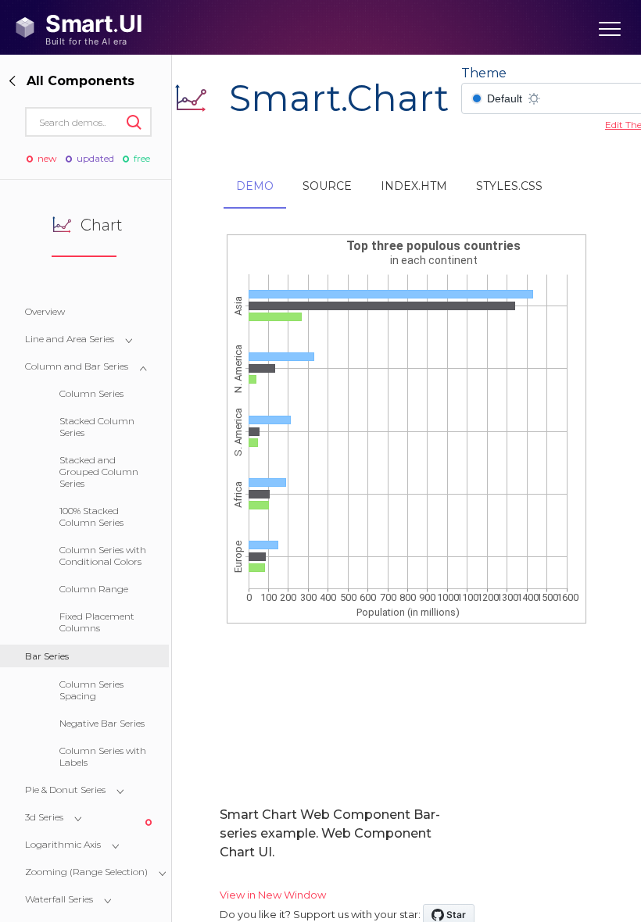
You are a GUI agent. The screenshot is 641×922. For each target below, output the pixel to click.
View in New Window (273, 894)
